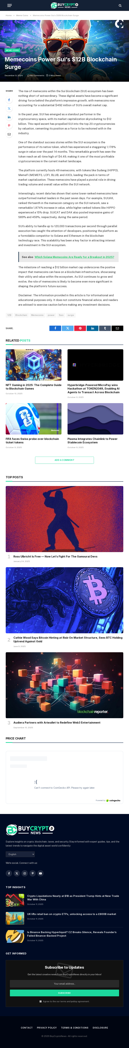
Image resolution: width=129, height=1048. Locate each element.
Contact (27, 1028)
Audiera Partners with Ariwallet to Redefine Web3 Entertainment (56, 722)
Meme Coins (12, 50)
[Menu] (9, 5)
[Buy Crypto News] (64, 5)
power (51, 315)
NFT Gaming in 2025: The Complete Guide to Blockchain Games (33, 386)
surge (71, 315)
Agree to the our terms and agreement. (66, 1001)
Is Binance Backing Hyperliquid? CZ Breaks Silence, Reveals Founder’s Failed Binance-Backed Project (72, 934)
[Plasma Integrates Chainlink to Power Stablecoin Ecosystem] (95, 418)
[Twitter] (9, 108)
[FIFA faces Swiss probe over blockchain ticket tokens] (33, 418)
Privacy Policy (47, 1028)
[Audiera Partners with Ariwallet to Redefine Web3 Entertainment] (64, 685)
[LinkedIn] (9, 117)
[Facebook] (9, 99)
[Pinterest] (9, 125)
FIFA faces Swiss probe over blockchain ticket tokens (32, 440)
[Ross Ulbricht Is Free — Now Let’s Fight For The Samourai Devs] (64, 519)
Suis (61, 315)
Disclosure (100, 1028)
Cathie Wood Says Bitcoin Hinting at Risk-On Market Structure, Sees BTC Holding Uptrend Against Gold (67, 639)
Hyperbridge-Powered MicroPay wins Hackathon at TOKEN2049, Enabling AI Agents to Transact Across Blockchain (94, 388)
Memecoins (37, 315)
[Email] (9, 134)
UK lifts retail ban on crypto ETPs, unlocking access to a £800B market (71, 914)
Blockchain (21, 315)
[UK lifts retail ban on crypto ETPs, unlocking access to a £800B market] (15, 918)
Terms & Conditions (74, 1028)
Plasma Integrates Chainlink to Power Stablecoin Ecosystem (93, 440)
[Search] (120, 5)
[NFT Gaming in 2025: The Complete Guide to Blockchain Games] (33, 365)
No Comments (37, 75)
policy (74, 1001)
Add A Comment (64, 460)
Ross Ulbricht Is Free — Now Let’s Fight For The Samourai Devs (55, 556)
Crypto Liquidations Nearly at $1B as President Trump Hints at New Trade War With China (73, 897)
